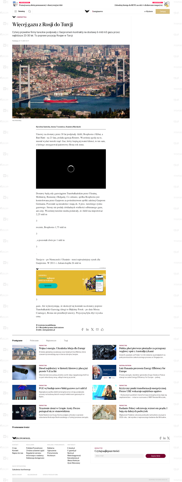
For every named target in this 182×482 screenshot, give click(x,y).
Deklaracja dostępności (35, 458)
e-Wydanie (148, 11)
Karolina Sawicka (43, 127)
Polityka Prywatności (34, 448)
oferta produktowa (50, 475)
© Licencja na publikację (46, 325)
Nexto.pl (70, 453)
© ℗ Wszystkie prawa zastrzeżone (50, 327)
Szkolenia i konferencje (21, 470)
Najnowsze (51, 340)
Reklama (50, 448)
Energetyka (21, 17)
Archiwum (51, 456)
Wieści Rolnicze (73, 461)
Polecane (34, 340)
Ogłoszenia (51, 451)
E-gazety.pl (71, 451)
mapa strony (17, 475)
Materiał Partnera (125, 365)
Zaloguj (163, 11)
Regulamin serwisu (33, 453)
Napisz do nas (17, 453)
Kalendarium (32, 475)
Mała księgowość (74, 456)
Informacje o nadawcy (35, 456)
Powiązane (17, 340)
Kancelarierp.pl (73, 458)
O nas (14, 448)
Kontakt (15, 451)
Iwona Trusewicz (58, 127)
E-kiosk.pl (71, 448)
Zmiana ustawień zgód (35, 451)
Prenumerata (52, 453)
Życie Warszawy (73, 463)
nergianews (97, 11)
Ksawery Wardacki (73, 127)
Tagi (66, 340)
